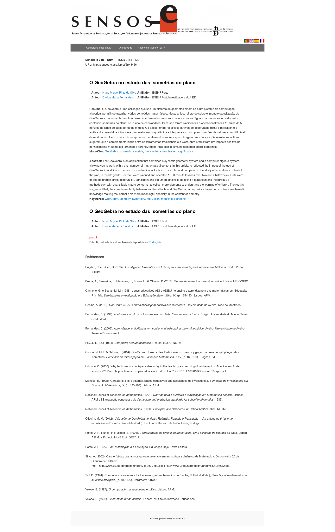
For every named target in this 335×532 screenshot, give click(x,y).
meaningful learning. (173, 198)
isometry (125, 198)
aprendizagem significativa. (176, 151)
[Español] (256, 41)
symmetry (138, 198)
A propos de (125, 47)
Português (155, 242)
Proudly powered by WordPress (167, 518)
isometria (125, 151)
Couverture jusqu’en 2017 (100, 47)
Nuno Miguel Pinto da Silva (119, 92)
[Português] (246, 41)
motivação (151, 151)
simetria (138, 151)
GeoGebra (111, 151)
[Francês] (262, 41)
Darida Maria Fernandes (117, 97)
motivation (153, 198)
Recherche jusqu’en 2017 (151, 47)
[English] (251, 41)
